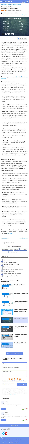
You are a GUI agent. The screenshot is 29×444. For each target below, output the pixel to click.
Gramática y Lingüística (7, 249)
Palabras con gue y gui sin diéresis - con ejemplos (20, 310)
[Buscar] (27, 2)
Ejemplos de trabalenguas (8, 271)
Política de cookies (14, 442)
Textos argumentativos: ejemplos (10, 276)
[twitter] (3, 433)
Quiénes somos (18, 439)
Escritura (16, 249)
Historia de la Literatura (14, 252)
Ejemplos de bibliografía (20, 343)
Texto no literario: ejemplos (9, 267)
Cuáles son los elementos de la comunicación (13, 269)
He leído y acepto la (8, 384)
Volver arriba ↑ (14, 425)
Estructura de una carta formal (9, 262)
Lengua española (4, 4)
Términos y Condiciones (15, 441)
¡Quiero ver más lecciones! (14, 353)
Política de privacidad (6, 442)
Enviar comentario (22, 385)
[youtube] (6, 433)
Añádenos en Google (23, 38)
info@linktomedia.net (12, 394)
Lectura (9, 247)
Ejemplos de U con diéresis (21, 293)
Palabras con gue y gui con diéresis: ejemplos (21, 302)
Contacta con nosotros (6, 441)
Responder (3, 409)
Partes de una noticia (7, 260)
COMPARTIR (23, 2)
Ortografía (9, 4)
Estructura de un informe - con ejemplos (12, 274)
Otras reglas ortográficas (16, 4)
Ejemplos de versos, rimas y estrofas (11, 265)
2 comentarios (18, 10)
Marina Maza (6, 13)
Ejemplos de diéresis (19, 285)
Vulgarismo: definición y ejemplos (20, 335)
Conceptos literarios (16, 247)
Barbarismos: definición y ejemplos (20, 327)
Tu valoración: (5, 381)
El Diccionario (23, 249)
